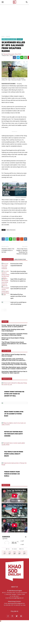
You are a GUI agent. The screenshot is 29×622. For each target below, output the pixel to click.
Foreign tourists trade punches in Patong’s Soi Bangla (12, 474)
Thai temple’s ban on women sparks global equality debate (13, 454)
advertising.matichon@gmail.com (16, 603)
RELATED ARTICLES (8, 259)
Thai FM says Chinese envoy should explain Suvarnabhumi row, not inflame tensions (14, 344)
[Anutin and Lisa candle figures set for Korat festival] (6, 304)
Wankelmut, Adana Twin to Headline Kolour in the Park (8, 250)
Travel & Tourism (7, 378)
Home (3, 36)
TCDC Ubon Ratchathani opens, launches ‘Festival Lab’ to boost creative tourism (14, 368)
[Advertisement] (14, 19)
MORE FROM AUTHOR (20, 259)
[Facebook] (8, 616)
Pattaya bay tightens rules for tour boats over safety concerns (13, 434)
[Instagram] (12, 616)
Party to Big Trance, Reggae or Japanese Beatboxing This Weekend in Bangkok (22, 251)
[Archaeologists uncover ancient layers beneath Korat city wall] (6, 290)
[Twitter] (16, 616)
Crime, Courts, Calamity (8, 39)
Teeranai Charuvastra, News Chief (12, 54)
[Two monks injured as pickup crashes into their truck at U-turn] (6, 274)
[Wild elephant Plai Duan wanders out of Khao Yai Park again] (6, 296)
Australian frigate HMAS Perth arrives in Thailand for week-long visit (14, 372)
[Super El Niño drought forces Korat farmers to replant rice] (6, 282)
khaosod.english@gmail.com (16, 598)
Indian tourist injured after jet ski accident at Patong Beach (13, 414)
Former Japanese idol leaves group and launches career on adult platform (14, 326)
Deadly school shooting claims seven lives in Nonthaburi (13, 330)
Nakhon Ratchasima (11, 229)
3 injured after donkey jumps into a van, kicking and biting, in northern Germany (14, 363)
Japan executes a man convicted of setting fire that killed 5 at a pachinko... (14, 359)
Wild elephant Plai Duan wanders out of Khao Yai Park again (18, 296)
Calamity (8, 36)
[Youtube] (21, 616)
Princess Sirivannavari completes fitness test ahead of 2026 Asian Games (14, 334)
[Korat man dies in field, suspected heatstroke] (6, 266)
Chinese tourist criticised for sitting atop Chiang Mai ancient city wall (14, 394)
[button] (26, 2)
